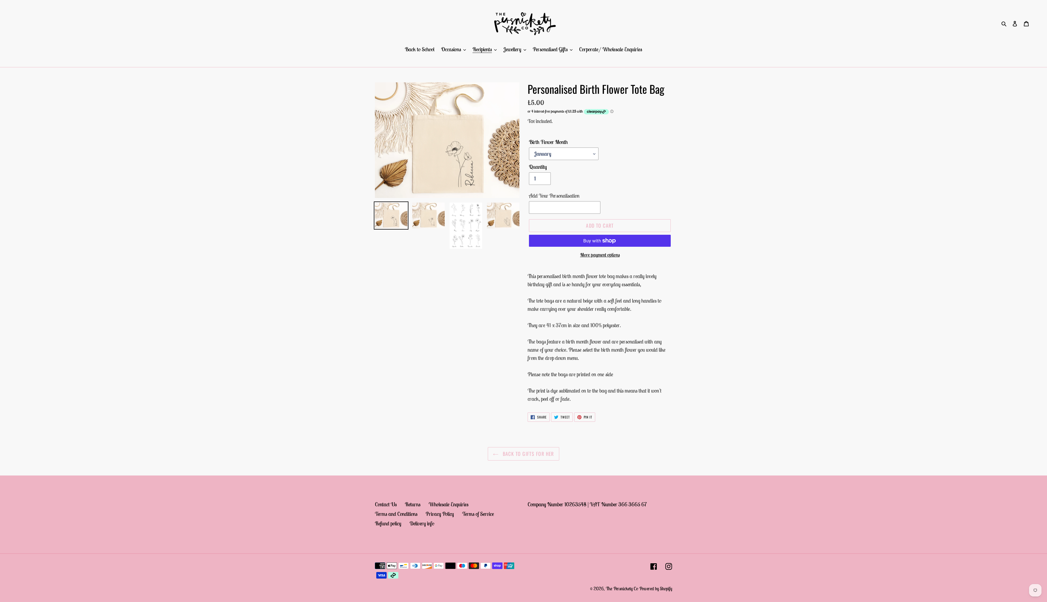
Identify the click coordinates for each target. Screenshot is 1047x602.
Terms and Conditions (396, 513)
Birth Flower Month (548, 142)
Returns (412, 504)
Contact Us (386, 504)
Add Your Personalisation (554, 195)
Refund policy (388, 523)
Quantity (538, 166)
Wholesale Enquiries (448, 504)
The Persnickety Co (622, 589)
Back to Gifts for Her (527, 453)
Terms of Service (478, 513)
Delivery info (422, 523)
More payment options (600, 255)
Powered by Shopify (655, 589)
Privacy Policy (440, 513)
